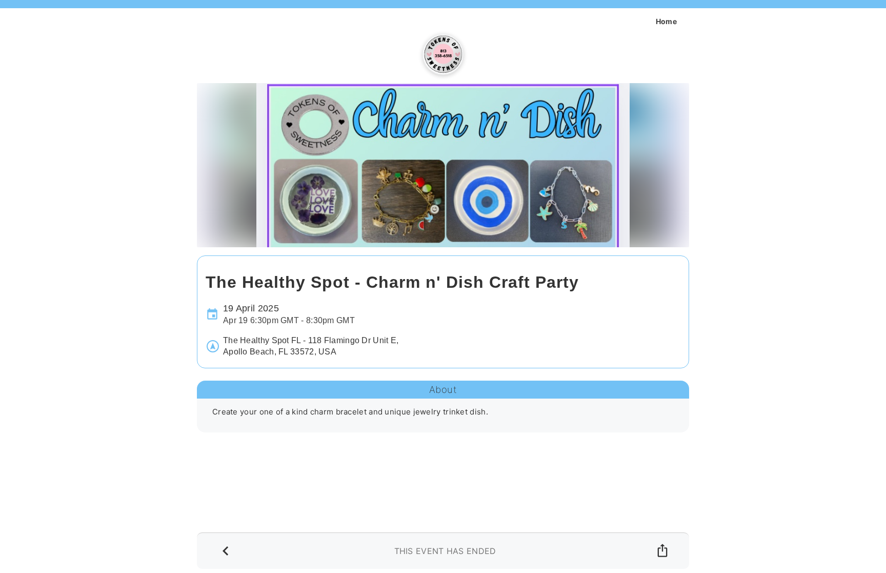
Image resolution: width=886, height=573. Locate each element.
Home (666, 21)
